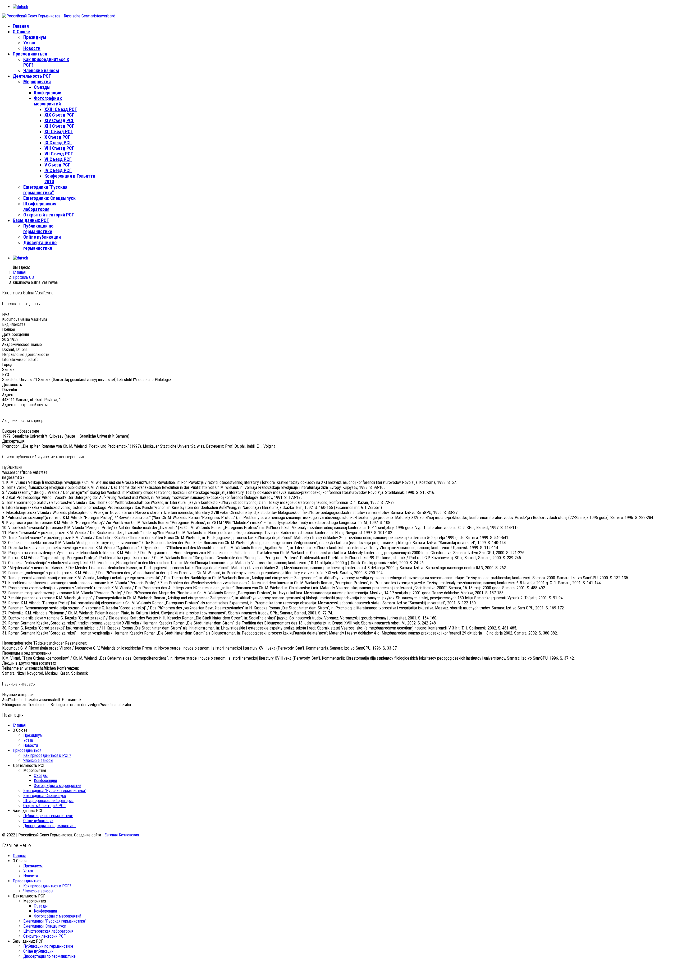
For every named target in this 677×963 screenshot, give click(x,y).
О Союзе (21, 31)
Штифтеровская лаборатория (39, 206)
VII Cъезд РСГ (58, 153)
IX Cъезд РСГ (58, 142)
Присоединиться (30, 54)
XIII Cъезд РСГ (59, 126)
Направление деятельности (25, 354)
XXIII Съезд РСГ (60, 109)
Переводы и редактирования (26, 653)
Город (7, 364)
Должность (12, 384)
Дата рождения (15, 334)
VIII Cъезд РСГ (59, 148)
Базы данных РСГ (31, 220)
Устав (29, 42)
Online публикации (42, 237)
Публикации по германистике (38, 228)
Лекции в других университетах (29, 663)
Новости (31, 48)
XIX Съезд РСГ (59, 115)
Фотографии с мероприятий (48, 101)
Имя (5, 314)
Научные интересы (18, 694)
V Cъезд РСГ (57, 165)
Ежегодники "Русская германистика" (45, 189)
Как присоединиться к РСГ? (47, 755)
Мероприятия (37, 81)
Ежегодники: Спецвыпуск (49, 198)
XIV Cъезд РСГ (59, 120)
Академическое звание (22, 344)
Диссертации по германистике (40, 245)
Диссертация (13, 441)
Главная (21, 26)
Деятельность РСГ (32, 76)
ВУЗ (5, 374)
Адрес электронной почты (25, 404)
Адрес (7, 394)
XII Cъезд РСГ (58, 131)
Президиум (34, 37)
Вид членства (13, 324)
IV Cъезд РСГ (58, 170)
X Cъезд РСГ (57, 137)
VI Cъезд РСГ (58, 159)
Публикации (12, 467)
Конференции (47, 92)
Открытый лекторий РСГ (48, 214)
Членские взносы (41, 70)
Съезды (42, 87)
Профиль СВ (23, 277)
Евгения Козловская (121, 834)
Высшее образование (20, 431)
